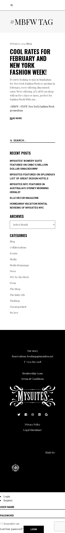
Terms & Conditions (32, 378)
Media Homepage (19, 265)
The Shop (15, 289)
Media (13, 259)
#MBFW (14, 106)
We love (14, 312)
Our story (32, 350)
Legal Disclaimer (32, 430)
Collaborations (18, 247)
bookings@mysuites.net (40, 356)
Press (13, 283)
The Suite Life (17, 294)
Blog (12, 241)
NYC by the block (19, 277)
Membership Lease (32, 373)
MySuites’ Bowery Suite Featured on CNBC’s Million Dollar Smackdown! (29, 164)
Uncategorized (18, 306)
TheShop (15, 300)
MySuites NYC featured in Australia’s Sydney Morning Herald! (29, 188)
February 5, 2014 (18, 43)
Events (13, 253)
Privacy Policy (32, 424)
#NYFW (23, 106)
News (29, 43)
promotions (16, 110)
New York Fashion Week (41, 106)
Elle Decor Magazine (24, 197)
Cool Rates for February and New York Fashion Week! (30, 62)
